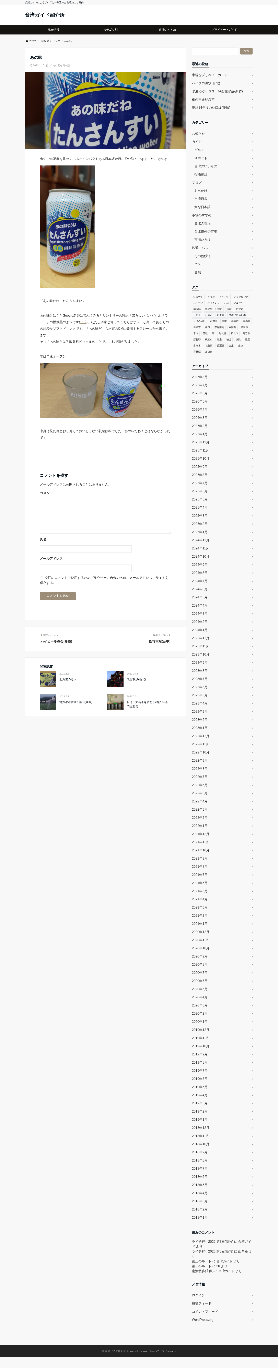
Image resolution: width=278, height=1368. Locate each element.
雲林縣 (197, 351)
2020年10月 (200, 948)
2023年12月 (200, 638)
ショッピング (241, 296)
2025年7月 (200, 483)
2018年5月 (200, 1185)
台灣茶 (213, 321)
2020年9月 (200, 956)
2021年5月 (200, 891)
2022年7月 (200, 777)
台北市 (197, 315)
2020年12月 (200, 932)
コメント (46, 493)
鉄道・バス (200, 248)
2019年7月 (200, 1070)
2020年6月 (200, 981)
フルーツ (238, 302)
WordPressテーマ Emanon (159, 1351)
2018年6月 (200, 1176)
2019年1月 (200, 1119)
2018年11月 (200, 1136)
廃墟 (205, 333)
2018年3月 (200, 1201)
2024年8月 (200, 573)
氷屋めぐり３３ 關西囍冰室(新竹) (217, 91)
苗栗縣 (220, 345)
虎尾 (231, 345)
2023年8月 (200, 670)
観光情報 (53, 29)
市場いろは (202, 239)
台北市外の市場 (205, 231)
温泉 (219, 339)
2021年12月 (200, 834)
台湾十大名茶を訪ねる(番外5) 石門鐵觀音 (147, 704)
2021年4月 (200, 899)
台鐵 (197, 272)
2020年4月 (200, 997)
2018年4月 (200, 1193)
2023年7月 (200, 679)
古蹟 (229, 308)
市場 (195, 333)
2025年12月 (200, 442)
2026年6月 (200, 393)
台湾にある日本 (237, 315)
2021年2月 (200, 915)
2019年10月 (200, 1046)
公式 (83, 322)
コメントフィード (205, 1311)
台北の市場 (202, 223)
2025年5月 (200, 499)
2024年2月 (200, 622)
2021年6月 (200, 883)
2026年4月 (200, 409)
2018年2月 (200, 1209)
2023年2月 (200, 719)
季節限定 (219, 327)
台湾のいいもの (205, 166)
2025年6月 (200, 491)
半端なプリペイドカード (210, 75)
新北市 (234, 333)
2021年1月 (200, 923)
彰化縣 (222, 333)
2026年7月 (200, 385)
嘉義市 (235, 321)
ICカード (198, 296)
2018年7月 (200, 1168)
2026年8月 (200, 377)
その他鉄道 (202, 256)
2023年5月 (200, 695)
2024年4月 (200, 605)
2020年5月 (200, 989)
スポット (200, 158)
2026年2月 (200, 426)
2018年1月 (200, 1217)
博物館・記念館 (213, 308)
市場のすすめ (167, 29)
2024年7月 (200, 581)
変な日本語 (64, 65)
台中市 (239, 308)
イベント (224, 296)
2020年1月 (200, 1021)
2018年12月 (200, 1127)
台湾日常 (200, 199)
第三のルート (201, 1261)
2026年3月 (200, 417)
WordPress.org (202, 1319)
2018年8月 (200, 1160)
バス (197, 264)
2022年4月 (200, 801)
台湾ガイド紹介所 (45, 15)
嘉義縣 (246, 321)
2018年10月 (200, 1144)
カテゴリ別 (110, 29)
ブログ (52, 65)
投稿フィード (201, 1303)
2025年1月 (200, 532)
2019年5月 (200, 1087)
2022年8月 (200, 768)
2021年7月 (200, 874)
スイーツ (198, 302)
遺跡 (240, 345)
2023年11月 (200, 646)
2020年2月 (200, 1013)
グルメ (199, 150)
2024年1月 (200, 630)
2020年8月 (200, 964)
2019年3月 (200, 1103)
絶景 (247, 339)
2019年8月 (200, 1062)
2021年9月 (200, 858)
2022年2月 (200, 817)
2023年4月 (200, 703)
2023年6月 (200, 687)
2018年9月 (200, 1152)
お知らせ (198, 133)
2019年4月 (200, 1095)
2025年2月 (200, 524)
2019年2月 (200, 1111)
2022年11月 (200, 744)
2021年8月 (200, 866)
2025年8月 (200, 475)
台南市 (208, 315)
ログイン (198, 1295)
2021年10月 (200, 850)
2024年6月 (200, 589)
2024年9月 (200, 564)
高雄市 (208, 351)
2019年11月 (200, 1038)
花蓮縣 (208, 345)
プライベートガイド (224, 29)
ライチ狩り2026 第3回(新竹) (212, 1241)
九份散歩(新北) (136, 679)
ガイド (197, 141)
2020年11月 (200, 940)
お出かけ (200, 190)
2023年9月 (200, 662)
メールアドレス (51, 558)
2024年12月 (200, 540)
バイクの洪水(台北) (206, 83)
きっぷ (211, 296)
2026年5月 (200, 401)
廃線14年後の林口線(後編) (211, 107)
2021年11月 (200, 842)
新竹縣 (197, 339)
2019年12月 (200, 1030)
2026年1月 (200, 434)
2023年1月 (200, 728)
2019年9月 (200, 1054)
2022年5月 (200, 793)
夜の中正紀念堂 (203, 99)
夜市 (207, 327)
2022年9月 (200, 760)
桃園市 (208, 339)
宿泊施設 (200, 174)
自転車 (197, 345)
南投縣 (197, 308)
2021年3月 (200, 907)
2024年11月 (200, 548)
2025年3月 (200, 515)
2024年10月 (200, 556)
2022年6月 (200, 785)
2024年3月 (200, 613)
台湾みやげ (199, 321)
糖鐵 (238, 339)
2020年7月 (200, 972)
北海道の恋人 (68, 679)
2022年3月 (200, 809)
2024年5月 (200, 597)
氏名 (43, 539)
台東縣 (220, 315)
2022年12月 (200, 736)
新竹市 (246, 333)
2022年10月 (200, 752)
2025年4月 (200, 507)
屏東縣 (244, 327)
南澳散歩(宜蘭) (202, 1271)
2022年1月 (200, 826)
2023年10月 (200, 654)
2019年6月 (200, 1079)
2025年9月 (200, 466)
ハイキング (214, 302)
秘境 (228, 339)
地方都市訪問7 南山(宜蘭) (75, 702)
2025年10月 (200, 458)
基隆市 (197, 327)
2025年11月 (200, 450)
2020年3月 (200, 1005)
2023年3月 (200, 711)
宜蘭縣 (232, 327)
